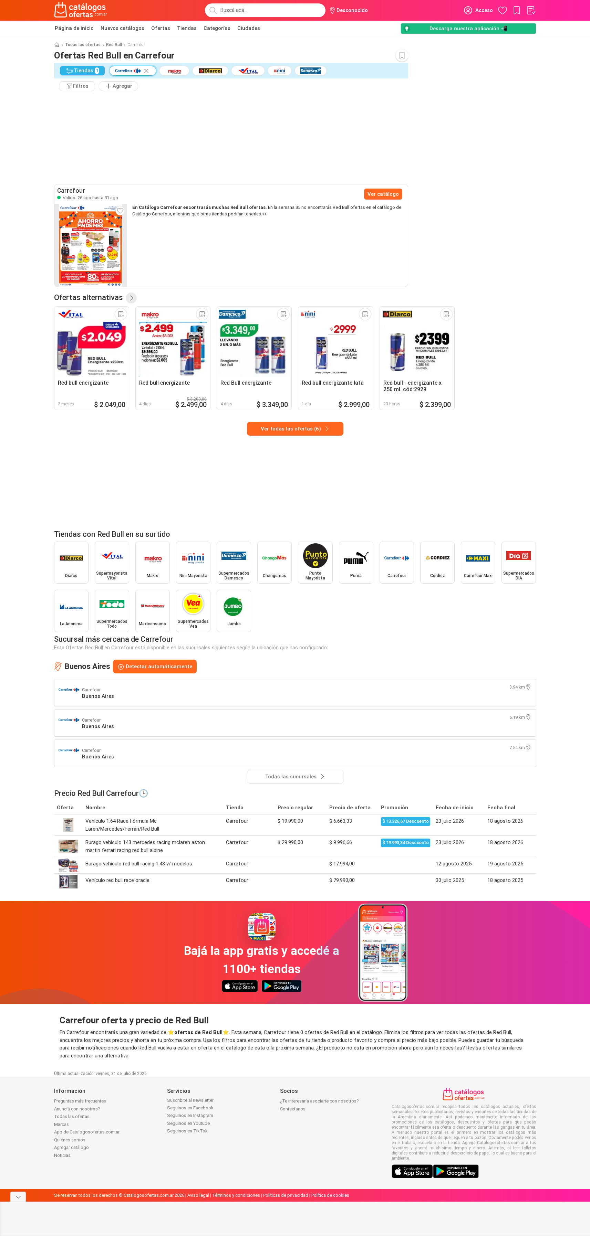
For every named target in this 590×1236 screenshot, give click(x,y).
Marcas (61, 1124)
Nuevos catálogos (122, 28)
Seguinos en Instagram (190, 1115)
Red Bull (114, 44)
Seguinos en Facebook (190, 1107)
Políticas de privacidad (285, 1195)
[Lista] (530, 10)
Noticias (62, 1155)
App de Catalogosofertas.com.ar (87, 1131)
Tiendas (187, 28)
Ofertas (160, 28)
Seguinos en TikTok (187, 1130)
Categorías (217, 28)
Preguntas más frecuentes (80, 1101)
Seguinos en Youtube (188, 1123)
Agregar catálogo (71, 1147)
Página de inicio (74, 28)
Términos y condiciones (236, 1195)
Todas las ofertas (83, 44)
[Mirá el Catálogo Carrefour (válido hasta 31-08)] (90, 245)
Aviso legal (198, 1195)
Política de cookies (330, 1195)
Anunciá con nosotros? (77, 1108)
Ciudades (248, 28)
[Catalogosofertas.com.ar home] (80, 10)
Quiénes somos (69, 1139)
